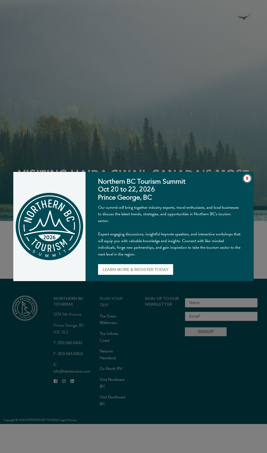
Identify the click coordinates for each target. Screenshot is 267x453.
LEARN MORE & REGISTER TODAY (135, 269)
